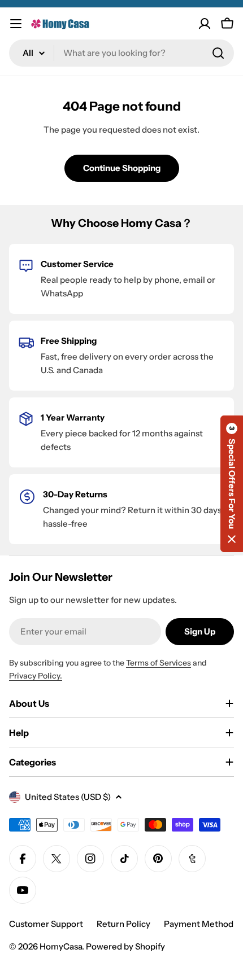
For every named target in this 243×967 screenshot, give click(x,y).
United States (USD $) (68, 796)
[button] (231, 483)
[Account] (204, 23)
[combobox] (121, 53)
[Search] (218, 53)
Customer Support (46, 923)
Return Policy (123, 923)
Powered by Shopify (125, 946)
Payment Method (198, 923)
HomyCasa (61, 946)
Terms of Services (158, 663)
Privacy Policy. (35, 676)
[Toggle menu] (16, 23)
